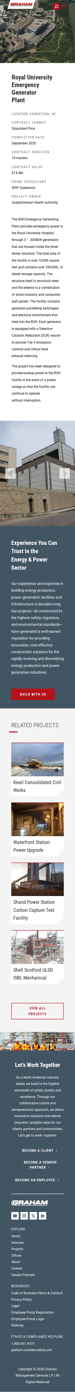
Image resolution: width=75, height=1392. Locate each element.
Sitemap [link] (17, 1325)
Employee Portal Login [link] (27, 1319)
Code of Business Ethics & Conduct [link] (37, 1293)
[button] (64, 11)
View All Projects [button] (38, 1011)
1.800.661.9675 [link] (22, 1344)
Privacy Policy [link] (21, 1300)
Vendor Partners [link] (23, 1275)
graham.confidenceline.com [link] (31, 1350)
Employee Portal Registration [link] (32, 1312)
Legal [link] (15, 1306)
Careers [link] (16, 1268)
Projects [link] (17, 1249)
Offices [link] (16, 1256)
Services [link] (17, 1243)
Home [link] (15, 1236)
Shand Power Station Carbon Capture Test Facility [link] (34, 910)
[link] (36, 9)
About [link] (15, 1262)
